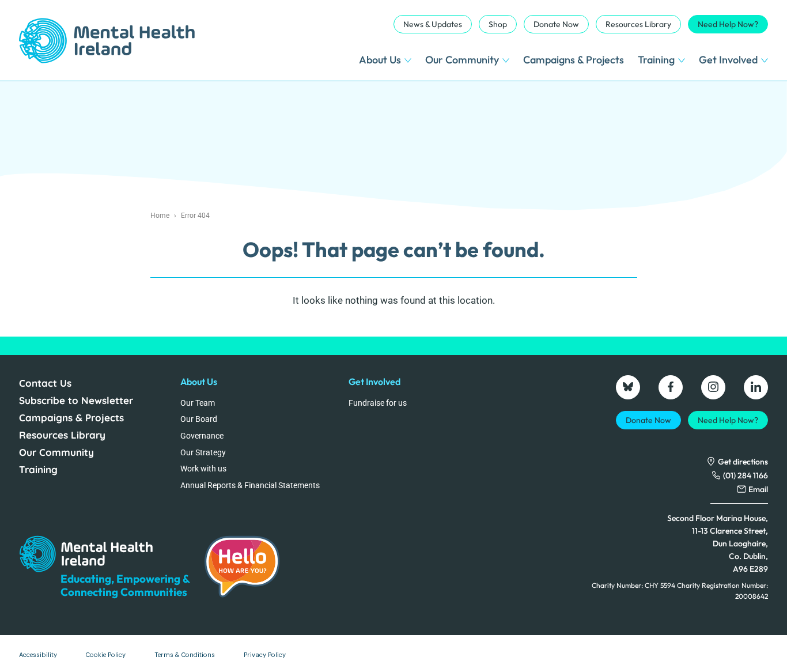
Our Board (198, 419)
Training (656, 60)
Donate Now (556, 24)
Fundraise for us (378, 402)
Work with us (203, 468)
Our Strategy (203, 452)
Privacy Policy (265, 655)
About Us (380, 60)
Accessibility (38, 655)
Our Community (462, 60)
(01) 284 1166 (745, 475)
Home (159, 216)
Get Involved (728, 60)
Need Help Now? (728, 24)
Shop (498, 24)
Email (758, 489)
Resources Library (638, 24)
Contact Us (45, 383)
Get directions (743, 461)
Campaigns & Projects (573, 60)
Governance (202, 435)
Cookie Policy (106, 655)
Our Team (197, 402)
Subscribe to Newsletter (76, 400)
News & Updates (432, 24)
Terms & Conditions (184, 655)
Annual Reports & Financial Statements (250, 485)
